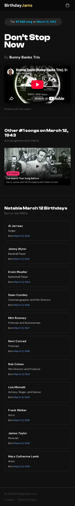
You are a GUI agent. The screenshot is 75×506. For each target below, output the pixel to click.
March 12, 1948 (22, 351)
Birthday (18, 5)
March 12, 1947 (22, 328)
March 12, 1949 (22, 374)
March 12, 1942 (22, 258)
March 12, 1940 (22, 235)
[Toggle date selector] (67, 5)
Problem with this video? (17, 109)
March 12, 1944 (22, 282)
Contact (9, 499)
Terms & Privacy (27, 499)
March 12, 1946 (22, 305)
